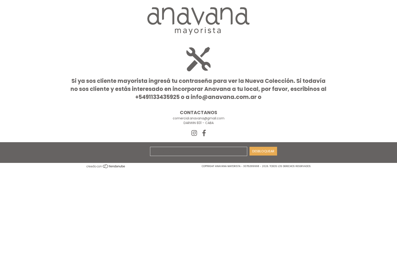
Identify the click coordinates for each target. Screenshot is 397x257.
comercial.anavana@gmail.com (198, 118)
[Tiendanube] (106, 167)
